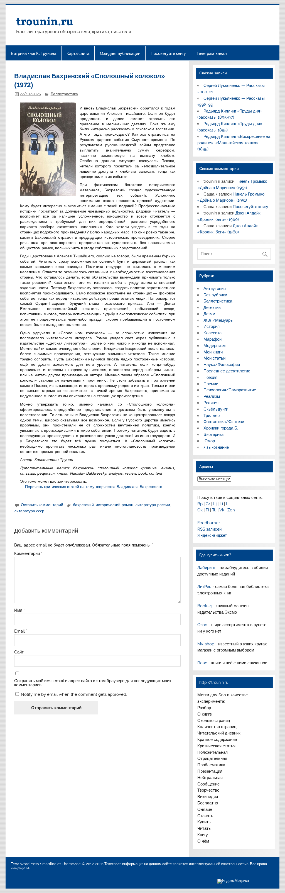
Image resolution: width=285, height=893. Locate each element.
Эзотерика (213, 434)
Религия (210, 402)
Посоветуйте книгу (168, 53)
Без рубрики (215, 294)
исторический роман (114, 504)
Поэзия (210, 377)
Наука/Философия (221, 364)
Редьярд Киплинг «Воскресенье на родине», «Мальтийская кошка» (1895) (233, 143)
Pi (207, 510)
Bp (200, 503)
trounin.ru (44, 21)
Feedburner (208, 522)
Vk (221, 510)
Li (221, 503)
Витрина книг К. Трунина (33, 53)
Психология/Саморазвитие (229, 389)
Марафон (212, 339)
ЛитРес (204, 586)
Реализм (211, 396)
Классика (212, 332)
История (211, 326)
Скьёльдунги (215, 409)
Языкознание (216, 447)
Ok (200, 510)
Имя (19, 610)
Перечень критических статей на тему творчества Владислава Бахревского (93, 486)
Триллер (211, 415)
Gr (208, 503)
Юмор (209, 440)
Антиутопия (214, 288)
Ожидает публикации (120, 53)
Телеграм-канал (211, 53)
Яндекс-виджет (212, 535)
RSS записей (209, 529)
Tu (214, 510)
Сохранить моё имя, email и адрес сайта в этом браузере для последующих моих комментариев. (92, 683)
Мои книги (213, 352)
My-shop (205, 643)
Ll (228, 503)
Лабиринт (206, 567)
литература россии (152, 504)
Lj (215, 503)
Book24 (204, 605)
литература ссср (29, 511)
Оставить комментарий (42, 504)
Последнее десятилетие (226, 371)
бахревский (83, 504)
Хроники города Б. (220, 428)
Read (202, 662)
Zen (231, 510)
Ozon (202, 624)
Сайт (19, 652)
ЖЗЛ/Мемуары (218, 320)
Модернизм (214, 345)
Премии (210, 383)
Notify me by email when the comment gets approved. (73, 694)
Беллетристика (64, 94)
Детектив (212, 307)
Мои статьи (214, 358)
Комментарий (28, 554)
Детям (209, 313)
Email (20, 631)
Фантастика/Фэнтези (223, 421)
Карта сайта (78, 53)
